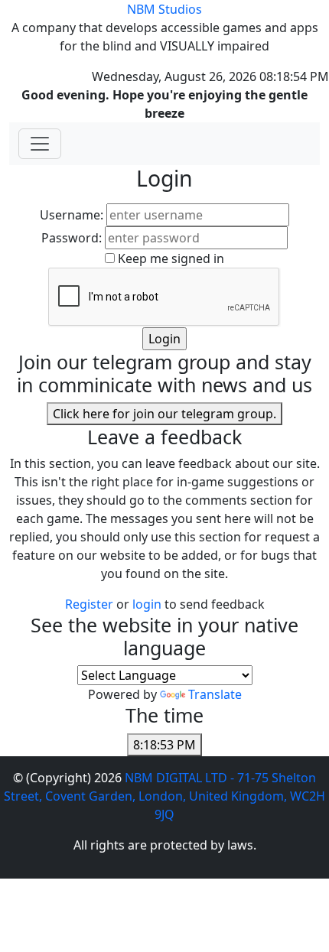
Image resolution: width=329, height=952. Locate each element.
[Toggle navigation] (39, 143)
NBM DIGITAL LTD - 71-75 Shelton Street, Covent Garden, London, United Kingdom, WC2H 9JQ (164, 796)
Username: (71, 214)
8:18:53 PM (164, 744)
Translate (215, 694)
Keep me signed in (171, 258)
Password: (71, 237)
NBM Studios (164, 9)
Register (89, 604)
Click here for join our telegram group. (164, 413)
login (148, 604)
